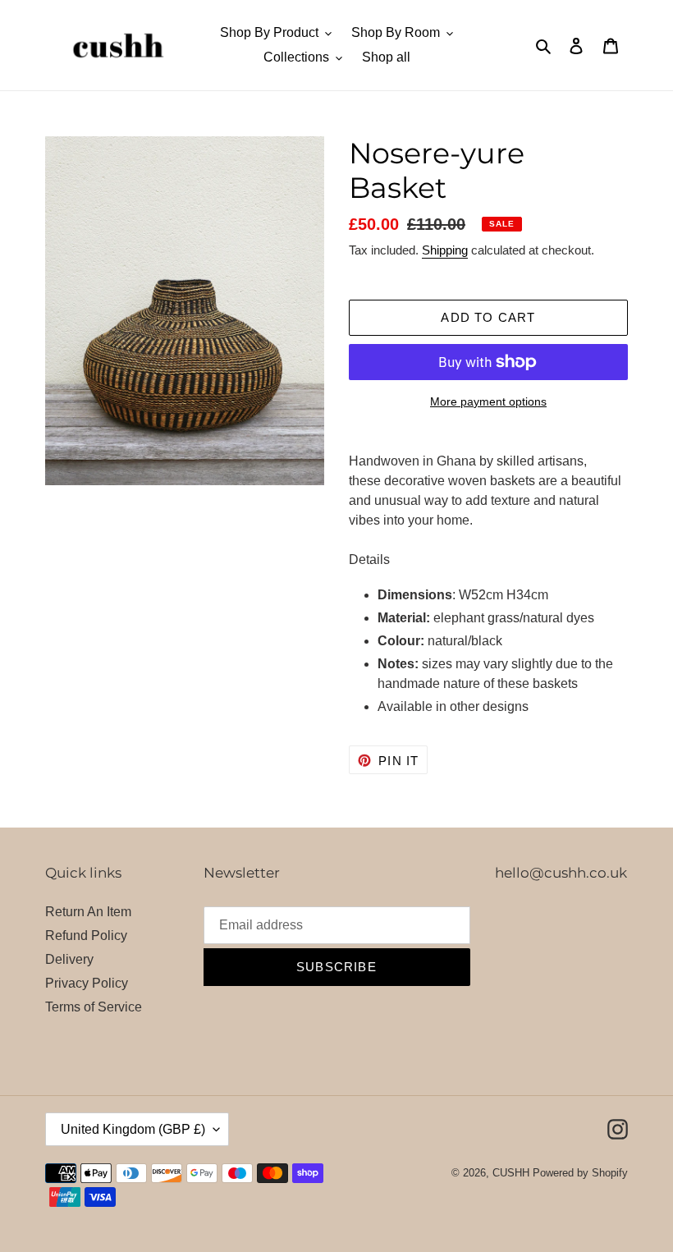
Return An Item (88, 912)
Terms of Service (93, 1007)
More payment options (488, 401)
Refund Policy (86, 935)
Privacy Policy (86, 983)
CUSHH (510, 1173)
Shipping (445, 250)
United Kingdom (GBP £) (133, 1129)
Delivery (69, 959)
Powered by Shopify (580, 1173)
